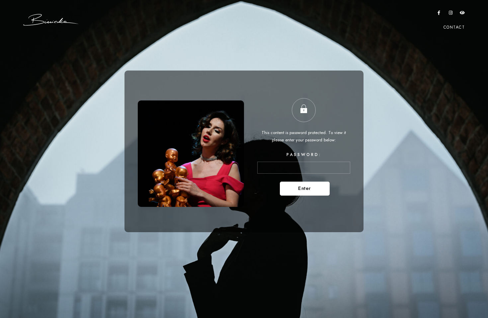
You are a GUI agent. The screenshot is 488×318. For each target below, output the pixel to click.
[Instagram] (450, 14)
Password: (303, 155)
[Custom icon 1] (462, 14)
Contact (454, 27)
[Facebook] (439, 14)
